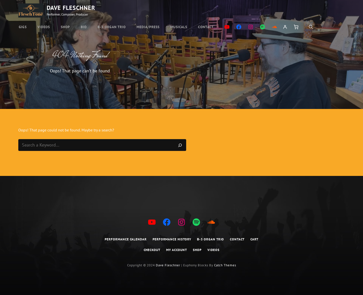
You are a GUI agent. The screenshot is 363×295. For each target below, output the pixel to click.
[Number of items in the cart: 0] (296, 27)
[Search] (180, 145)
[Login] (285, 27)
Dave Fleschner (71, 8)
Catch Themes (225, 265)
